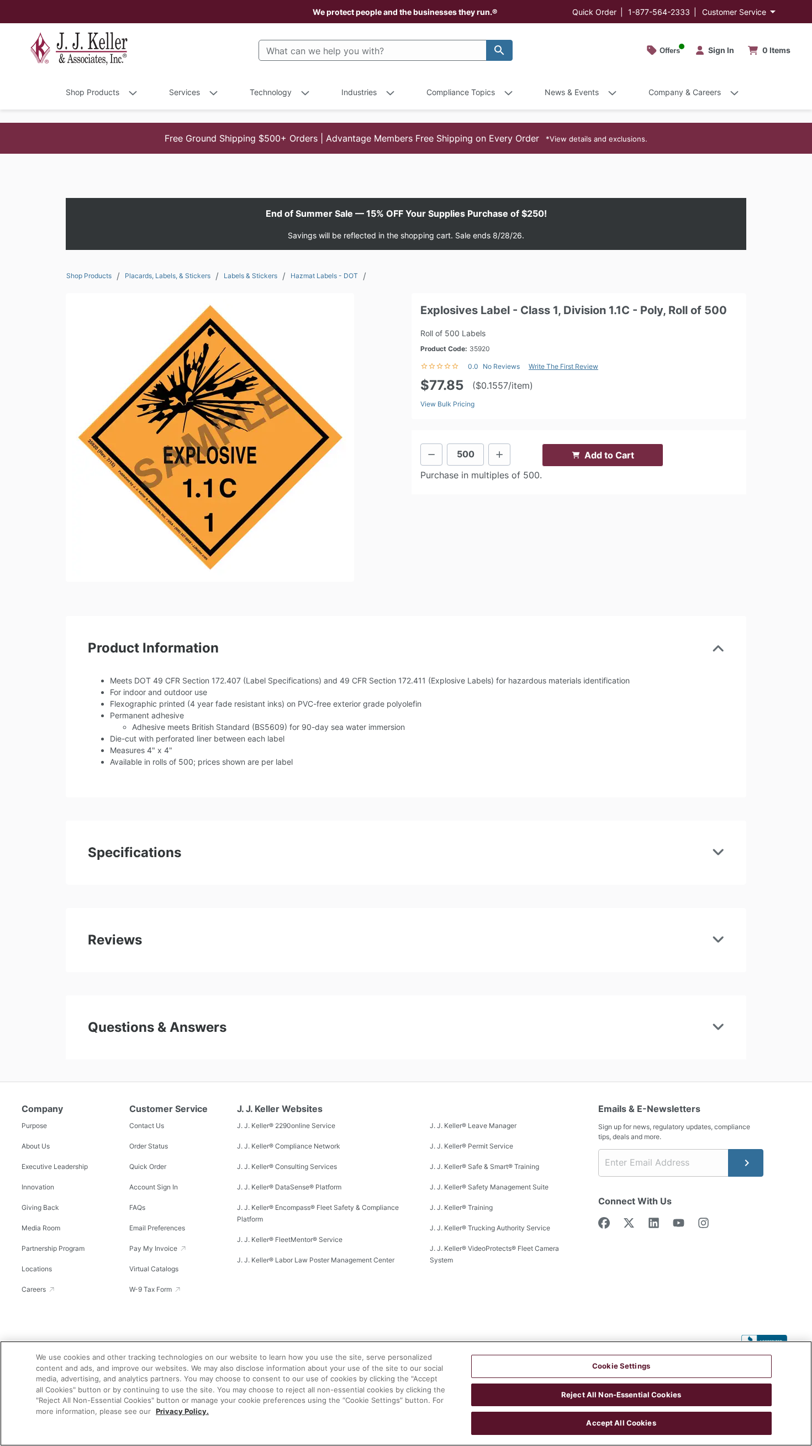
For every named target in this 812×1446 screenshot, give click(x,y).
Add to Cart (609, 455)
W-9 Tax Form (151, 1290)
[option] (210, 437)
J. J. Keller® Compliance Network (288, 1146)
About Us (36, 1146)
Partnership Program (53, 1249)
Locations (37, 1269)
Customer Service (734, 12)
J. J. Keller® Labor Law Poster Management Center (315, 1260)
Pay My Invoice (154, 1249)
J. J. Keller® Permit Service (471, 1146)
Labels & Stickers (250, 276)
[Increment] (499, 454)
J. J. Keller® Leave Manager (473, 1126)
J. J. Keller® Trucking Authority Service (490, 1228)
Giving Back (40, 1208)
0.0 (473, 366)
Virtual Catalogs (153, 1269)
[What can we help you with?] (499, 50)
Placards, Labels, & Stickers (167, 276)
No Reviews (501, 366)
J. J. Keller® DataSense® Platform (289, 1187)
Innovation (38, 1187)
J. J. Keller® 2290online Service (286, 1126)
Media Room (41, 1228)
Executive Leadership (55, 1167)
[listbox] (210, 437)
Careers (35, 1290)
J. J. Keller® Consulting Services (287, 1167)
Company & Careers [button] (684, 92)
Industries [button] (359, 92)
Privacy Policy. (182, 1411)
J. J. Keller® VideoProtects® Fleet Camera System (494, 1255)
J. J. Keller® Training (461, 1208)
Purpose (34, 1126)
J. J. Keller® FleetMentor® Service (289, 1240)
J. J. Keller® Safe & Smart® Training (484, 1167)
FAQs (137, 1208)
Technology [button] (271, 92)
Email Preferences (157, 1228)
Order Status (148, 1146)
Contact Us (146, 1126)
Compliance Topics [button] (460, 92)
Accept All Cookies (621, 1422)
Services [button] (184, 92)
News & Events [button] (572, 92)
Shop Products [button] (92, 92)
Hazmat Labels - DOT (324, 276)
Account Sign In (153, 1187)
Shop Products (89, 276)
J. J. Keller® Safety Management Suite (489, 1187)
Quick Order (594, 12)
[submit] (745, 1163)
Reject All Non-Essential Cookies (621, 1394)
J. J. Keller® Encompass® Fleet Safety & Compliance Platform (318, 1214)
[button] (406, 138)
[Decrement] (431, 454)
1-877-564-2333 (659, 12)
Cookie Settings (621, 1365)
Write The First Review (563, 366)
